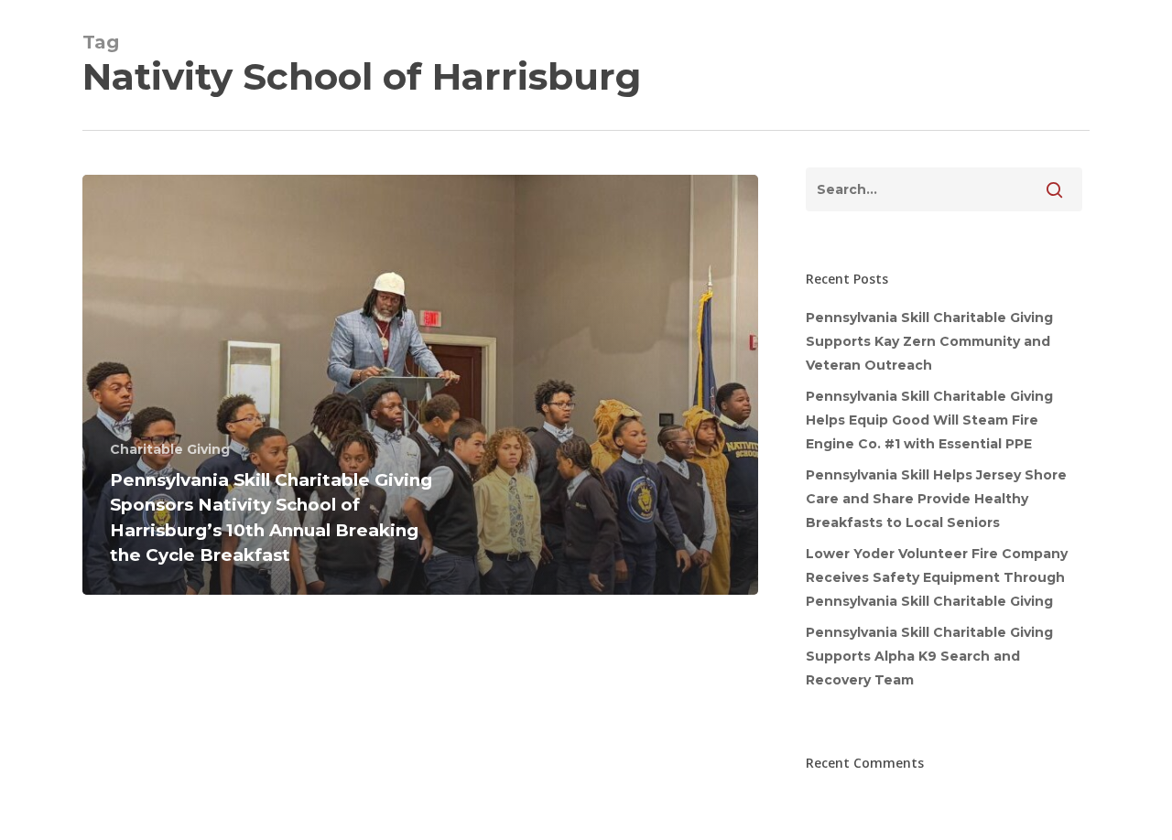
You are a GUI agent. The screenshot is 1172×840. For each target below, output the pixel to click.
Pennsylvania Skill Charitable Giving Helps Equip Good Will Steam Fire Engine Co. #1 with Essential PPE (929, 420)
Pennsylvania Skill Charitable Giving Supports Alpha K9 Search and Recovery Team (929, 656)
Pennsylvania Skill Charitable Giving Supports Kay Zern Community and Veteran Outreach (929, 341)
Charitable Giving (170, 449)
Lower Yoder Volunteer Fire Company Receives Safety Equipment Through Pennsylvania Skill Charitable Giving (937, 577)
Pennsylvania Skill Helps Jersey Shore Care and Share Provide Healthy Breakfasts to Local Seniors (936, 499)
